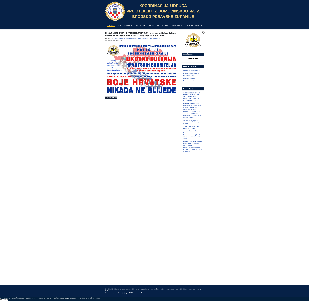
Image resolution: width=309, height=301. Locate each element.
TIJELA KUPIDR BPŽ (124, 25)
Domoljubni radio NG (189, 81)
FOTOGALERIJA (177, 25)
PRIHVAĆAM (4, 300)
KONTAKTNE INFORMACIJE (193, 25)
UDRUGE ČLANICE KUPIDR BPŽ (159, 25)
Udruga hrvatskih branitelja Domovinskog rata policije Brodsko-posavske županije (137, 38)
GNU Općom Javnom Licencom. (138, 293)
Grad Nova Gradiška (189, 78)
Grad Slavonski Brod (189, 75)
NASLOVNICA (111, 25)
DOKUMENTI (140, 25)
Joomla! (107, 293)
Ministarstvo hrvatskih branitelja (192, 70)
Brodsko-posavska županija (191, 73)
